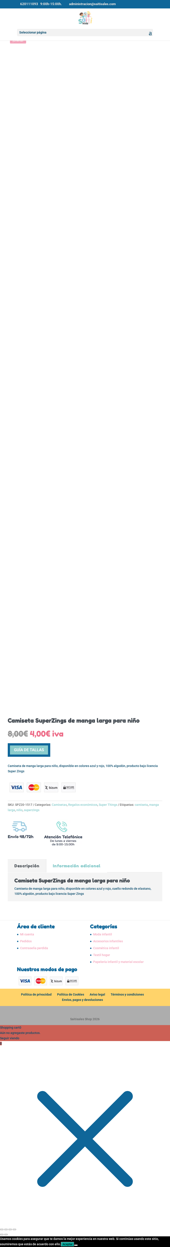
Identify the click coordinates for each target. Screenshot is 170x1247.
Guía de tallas (29, 749)
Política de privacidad (36, 994)
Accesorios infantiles (108, 941)
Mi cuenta (27, 934)
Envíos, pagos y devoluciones (82, 1000)
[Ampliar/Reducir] (2, 1229)
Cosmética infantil (106, 948)
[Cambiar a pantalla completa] (6, 1229)
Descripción (26, 865)
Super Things (108, 804)
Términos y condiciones (127, 994)
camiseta (141, 804)
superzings (31, 810)
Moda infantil (102, 934)
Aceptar (67, 1244)
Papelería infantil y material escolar (118, 962)
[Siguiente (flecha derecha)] (6, 1234)
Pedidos (26, 941)
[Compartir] (10, 1229)
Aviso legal (97, 994)
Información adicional (76, 865)
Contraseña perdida (34, 948)
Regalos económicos (82, 804)
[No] (76, 1245)
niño (19, 810)
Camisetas (59, 804)
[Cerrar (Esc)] (14, 1229)
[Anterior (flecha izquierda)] (2, 1234)
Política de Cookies (70, 994)
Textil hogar (101, 955)
